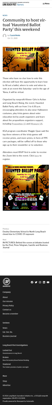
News (5, 15)
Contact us (7, 310)
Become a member (10, 314)
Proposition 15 (19, 123)
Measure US (36, 123)
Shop (5, 381)
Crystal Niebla (15, 35)
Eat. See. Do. (8, 332)
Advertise (6, 385)
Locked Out (12, 351)
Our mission (8, 301)
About (5, 297)
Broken (16, 358)
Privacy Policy (8, 306)
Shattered (16, 365)
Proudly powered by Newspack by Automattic (18, 401)
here (36, 155)
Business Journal (9, 336)
